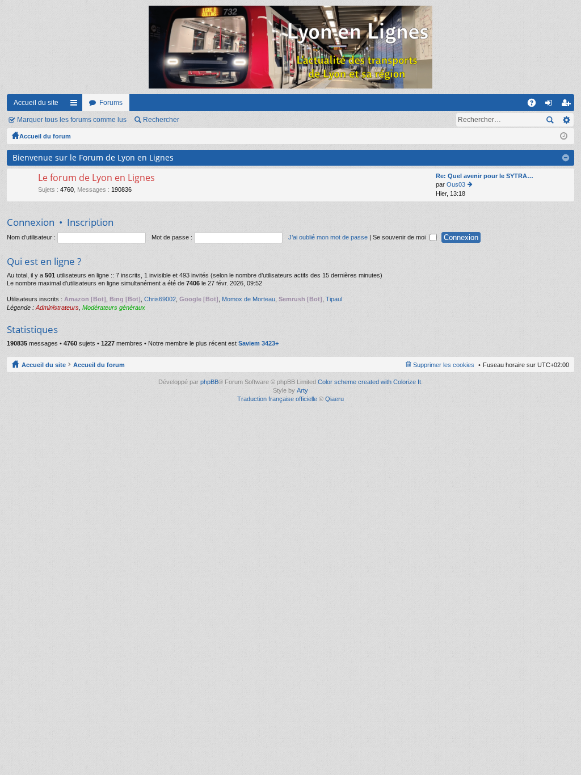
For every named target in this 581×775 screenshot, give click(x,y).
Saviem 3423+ (258, 343)
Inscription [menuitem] (568, 105)
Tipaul (334, 299)
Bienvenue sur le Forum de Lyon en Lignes (93, 157)
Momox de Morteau (248, 299)
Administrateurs (57, 307)
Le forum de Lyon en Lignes (96, 178)
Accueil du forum (45, 136)
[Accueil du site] (290, 47)
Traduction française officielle (277, 398)
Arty (302, 390)
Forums (111, 103)
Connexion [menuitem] (551, 105)
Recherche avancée (566, 120)
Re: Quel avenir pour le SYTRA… (484, 175)
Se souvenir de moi (400, 237)
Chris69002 (160, 299)
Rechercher (161, 120)
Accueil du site (36, 103)
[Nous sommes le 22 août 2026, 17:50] (563, 136)
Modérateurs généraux (113, 307)
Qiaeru (334, 398)
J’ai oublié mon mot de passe (328, 237)
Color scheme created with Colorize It (369, 381)
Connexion (30, 222)
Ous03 (456, 184)
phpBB (209, 381)
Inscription (90, 222)
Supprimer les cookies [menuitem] (443, 364)
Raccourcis (76, 105)
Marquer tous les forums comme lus (72, 120)
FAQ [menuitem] (535, 105)
